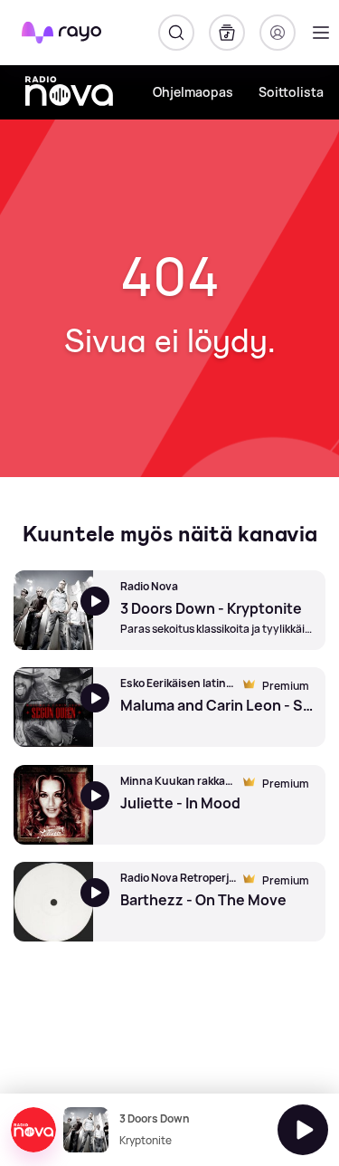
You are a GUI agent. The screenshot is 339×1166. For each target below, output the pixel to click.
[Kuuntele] (303, 1129)
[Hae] (176, 32)
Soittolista (291, 91)
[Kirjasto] (227, 32)
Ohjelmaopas (193, 91)
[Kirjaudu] (277, 32)
